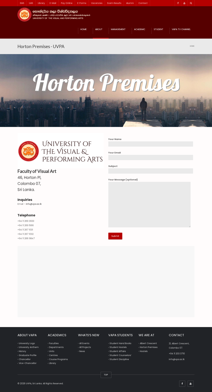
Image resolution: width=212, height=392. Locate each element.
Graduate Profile (27, 355)
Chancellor (25, 359)
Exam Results (114, 3)
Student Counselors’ (120, 355)
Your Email (114, 152)
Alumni (130, 3)
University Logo (27, 343)
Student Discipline (119, 359)
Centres (53, 355)
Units (51, 351)
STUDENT (158, 29)
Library (41, 3)
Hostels (144, 351)
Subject (112, 166)
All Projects (85, 347)
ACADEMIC (139, 29)
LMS (31, 3)
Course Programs (58, 359)
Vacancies (96, 3)
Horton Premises (149, 347)
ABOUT (98, 29)
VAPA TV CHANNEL (181, 29)
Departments (56, 347)
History (22, 351)
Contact (143, 3)
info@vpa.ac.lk (34, 204)
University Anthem (29, 347)
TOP (106, 374)
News (82, 351)
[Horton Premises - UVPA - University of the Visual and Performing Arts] (55, 14)
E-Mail (53, 3)
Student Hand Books (120, 343)
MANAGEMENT (118, 29)
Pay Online (66, 3)
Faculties (54, 343)
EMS (22, 3)
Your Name (115, 139)
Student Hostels (118, 347)
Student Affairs (118, 351)
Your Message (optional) (123, 179)
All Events (84, 343)
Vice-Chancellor (27, 363)
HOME (83, 29)
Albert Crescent (148, 343)
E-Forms (81, 3)
